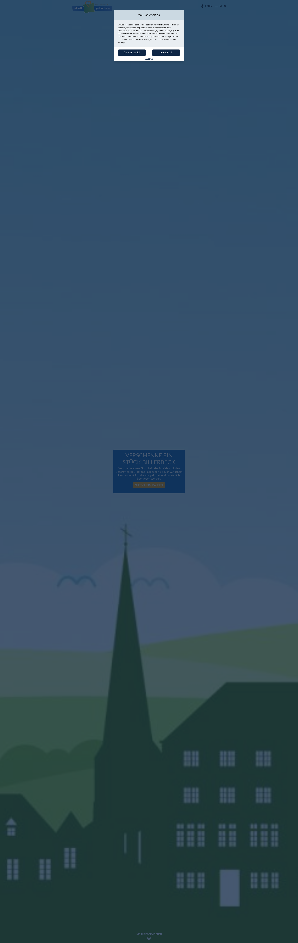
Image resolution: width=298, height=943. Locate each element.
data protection (171, 37)
